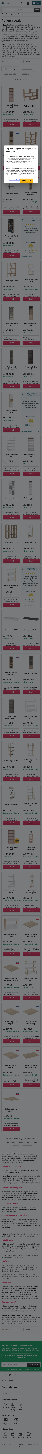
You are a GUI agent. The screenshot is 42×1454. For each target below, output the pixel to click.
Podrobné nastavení (14, 180)
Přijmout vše (26, 180)
